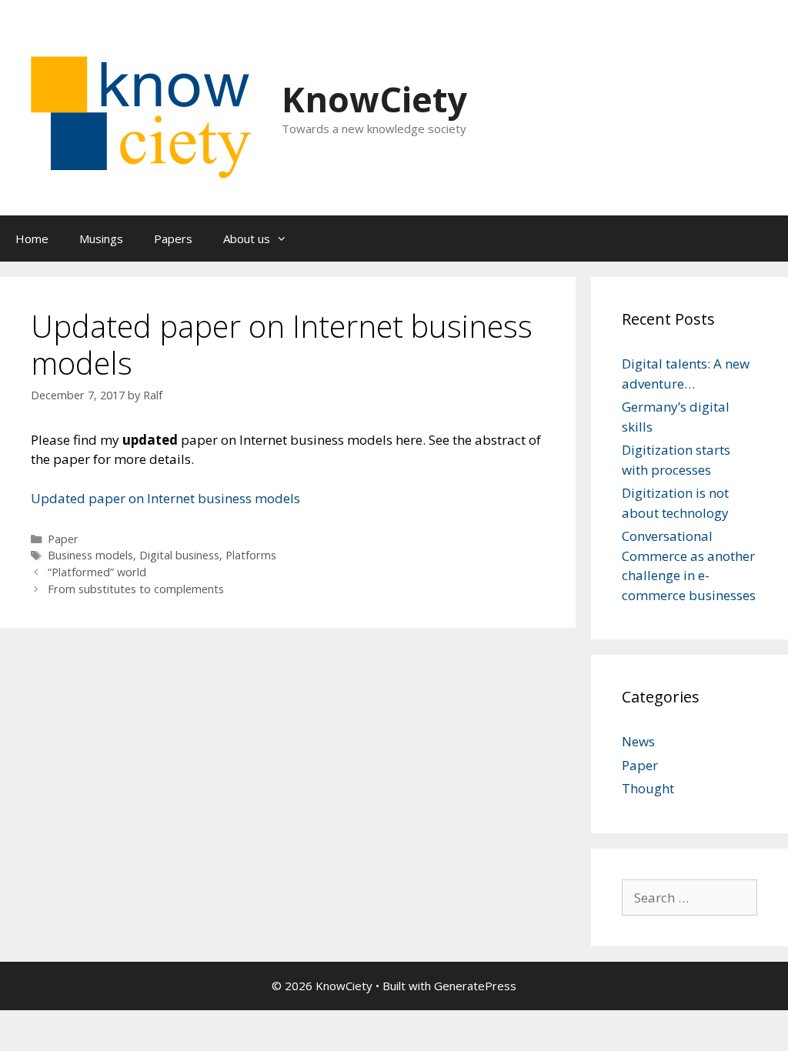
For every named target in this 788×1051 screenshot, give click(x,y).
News (638, 741)
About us (246, 238)
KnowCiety (374, 98)
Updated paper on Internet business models (165, 498)
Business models (90, 555)
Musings (101, 238)
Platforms (250, 555)
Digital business (179, 555)
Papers (173, 238)
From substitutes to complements (136, 589)
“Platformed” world (97, 572)
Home (31, 238)
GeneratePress (475, 985)
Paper (63, 539)
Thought (648, 788)
